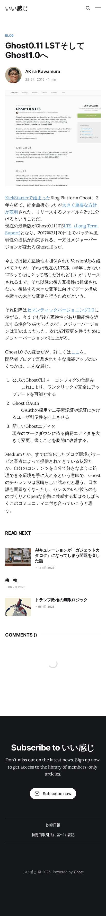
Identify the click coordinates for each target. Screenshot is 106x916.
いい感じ (16, 8)
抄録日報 (53, 825)
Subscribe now (57, 793)
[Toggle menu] (98, 8)
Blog (9, 35)
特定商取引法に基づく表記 (53, 834)
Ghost (79, 872)
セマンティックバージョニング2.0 (60, 310)
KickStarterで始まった (27, 198)
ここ (75, 352)
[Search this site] (88, 8)
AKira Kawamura (42, 71)
